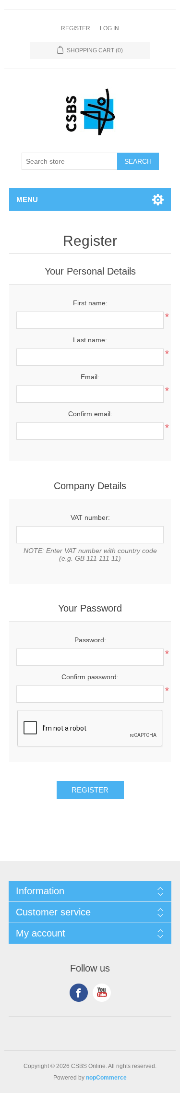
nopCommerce (106, 1077)
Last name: (90, 340)
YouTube (102, 993)
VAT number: (90, 517)
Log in (109, 28)
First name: (90, 303)
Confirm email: (90, 414)
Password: (90, 640)
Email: (90, 377)
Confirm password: (90, 677)
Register (75, 28)
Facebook (79, 993)
